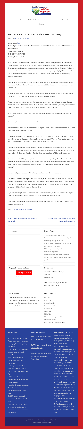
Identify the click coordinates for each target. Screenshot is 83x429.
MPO (46, 308)
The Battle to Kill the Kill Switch (54, 235)
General (16, 209)
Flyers (46, 300)
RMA (46, 314)
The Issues (47, 20)
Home (13, 20)
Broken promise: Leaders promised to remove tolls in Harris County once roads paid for (57, 257)
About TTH (59, 20)
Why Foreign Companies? (26, 209)
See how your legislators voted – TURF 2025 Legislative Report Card (41, 356)
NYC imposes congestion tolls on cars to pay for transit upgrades (18, 352)
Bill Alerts (47, 297)
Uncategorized (49, 319)
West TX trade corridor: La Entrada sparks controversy (34, 34)
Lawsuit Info (48, 306)
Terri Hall (26, 38)
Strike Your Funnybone (51, 317)
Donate (69, 20)
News (21, 20)
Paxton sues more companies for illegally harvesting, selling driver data (18, 343)
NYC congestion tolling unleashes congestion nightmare (15, 360)
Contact (41, 24)
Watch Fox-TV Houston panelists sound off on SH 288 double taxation (18, 379)
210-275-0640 (48, 277)
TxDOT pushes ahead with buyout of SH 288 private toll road (17, 398)
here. (19, 43)
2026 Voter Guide (33, 20)
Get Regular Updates (24, 273)
